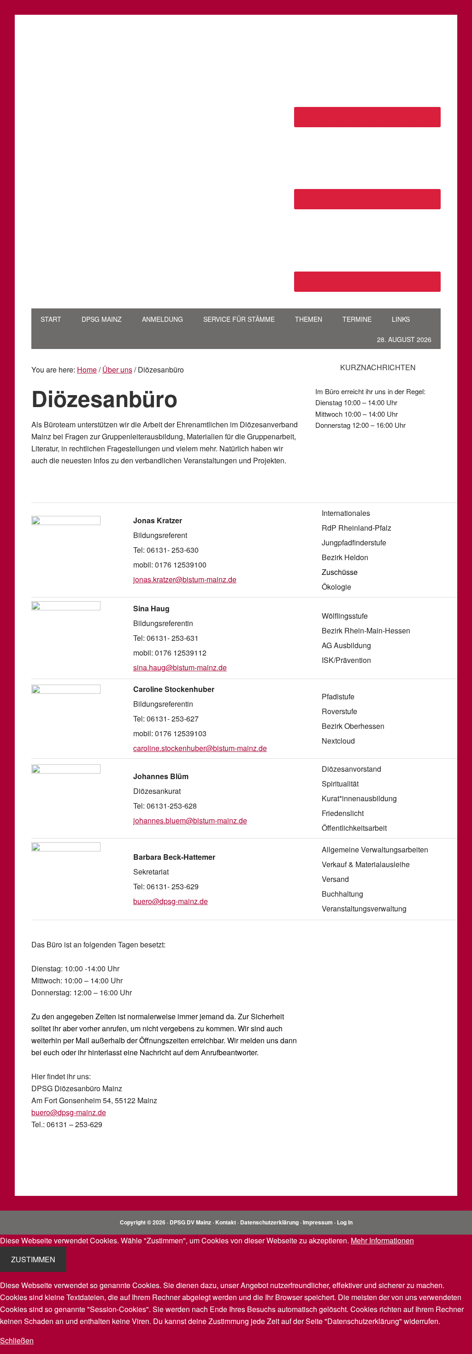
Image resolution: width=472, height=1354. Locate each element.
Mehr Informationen (382, 1240)
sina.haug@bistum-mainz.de (180, 667)
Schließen (17, 1340)
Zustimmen (33, 1259)
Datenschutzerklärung (269, 1222)
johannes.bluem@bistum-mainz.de (190, 820)
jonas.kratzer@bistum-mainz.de (184, 579)
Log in (345, 1222)
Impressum (318, 1222)
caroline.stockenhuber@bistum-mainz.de (200, 748)
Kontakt (225, 1222)
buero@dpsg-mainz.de (170, 901)
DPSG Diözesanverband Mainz (93, 49)
